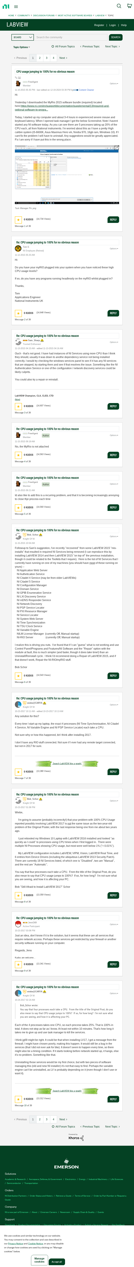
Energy (82, 1179)
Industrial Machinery (98, 1179)
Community (23, 15)
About (34, 1212)
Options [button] (113, 83)
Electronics (70, 1179)
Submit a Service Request (96, 1224)
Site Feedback (118, 1224)
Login (112, 25)
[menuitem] (119, 6)
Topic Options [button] (20, 47)
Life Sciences (117, 1179)
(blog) (17, 399)
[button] (67, 174)
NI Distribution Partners (15, 1195)
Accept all (57, 1262)
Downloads (10, 1224)
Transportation (31, 1183)
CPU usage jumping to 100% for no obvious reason (45, 71)
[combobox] (70, 37)
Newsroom (65, 1212)
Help (124, 25)
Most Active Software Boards (75, 15)
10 (25, 1105)
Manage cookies (39, 1260)
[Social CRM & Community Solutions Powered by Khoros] (76, 1137)
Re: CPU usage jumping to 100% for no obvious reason (47, 242)
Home (11, 15)
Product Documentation (29, 1224)
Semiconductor (14, 1183)
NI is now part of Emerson (16, 1212)
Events (101, 1212)
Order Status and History (41, 1195)
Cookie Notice (35, 1243)
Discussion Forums (44, 15)
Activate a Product (72, 1224)
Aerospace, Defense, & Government (45, 1179)
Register (99, 25)
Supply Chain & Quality (83, 1212)
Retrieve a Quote (63, 1195)
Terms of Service (82, 1195)
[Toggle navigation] (20, 7)
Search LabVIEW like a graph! (67, 763)
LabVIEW (99, 15)
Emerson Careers (49, 1212)
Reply (113, 219)
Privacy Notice (15, 1243)
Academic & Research (15, 1179)
